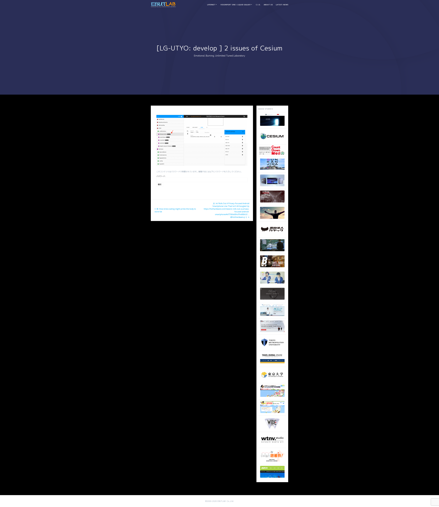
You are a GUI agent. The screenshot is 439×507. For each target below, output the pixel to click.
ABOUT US (268, 5)
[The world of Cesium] (272, 142)
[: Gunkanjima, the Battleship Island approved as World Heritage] (272, 170)
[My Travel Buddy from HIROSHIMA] (272, 267)
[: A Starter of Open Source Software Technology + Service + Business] (272, 332)
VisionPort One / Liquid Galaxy (236, 5)
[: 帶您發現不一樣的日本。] (272, 478)
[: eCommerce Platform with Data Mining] (272, 283)
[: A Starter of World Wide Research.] (272, 126)
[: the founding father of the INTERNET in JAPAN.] (272, 429)
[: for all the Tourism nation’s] (272, 364)
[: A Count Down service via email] (271, 154)
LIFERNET (211, 5)
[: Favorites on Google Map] (272, 397)
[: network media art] (272, 445)
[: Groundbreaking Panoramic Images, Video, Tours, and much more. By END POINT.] (272, 251)
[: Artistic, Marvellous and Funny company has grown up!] (272, 235)
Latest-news (282, 5)
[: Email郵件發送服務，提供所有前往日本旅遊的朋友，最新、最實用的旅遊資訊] (272, 462)
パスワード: (161, 176)
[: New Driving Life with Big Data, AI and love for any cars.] (272, 186)
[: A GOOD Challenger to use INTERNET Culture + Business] (272, 316)
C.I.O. (258, 5)
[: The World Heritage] (272, 202)
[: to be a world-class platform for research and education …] (272, 381)
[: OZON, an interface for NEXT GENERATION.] (272, 300)
